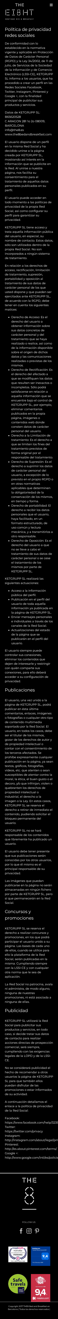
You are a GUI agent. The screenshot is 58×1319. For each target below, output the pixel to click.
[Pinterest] (37, 1231)
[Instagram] (29, 1231)
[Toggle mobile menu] (51, 5)
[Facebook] (21, 1231)
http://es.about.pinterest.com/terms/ (31, 1149)
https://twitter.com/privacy (24, 1131)
